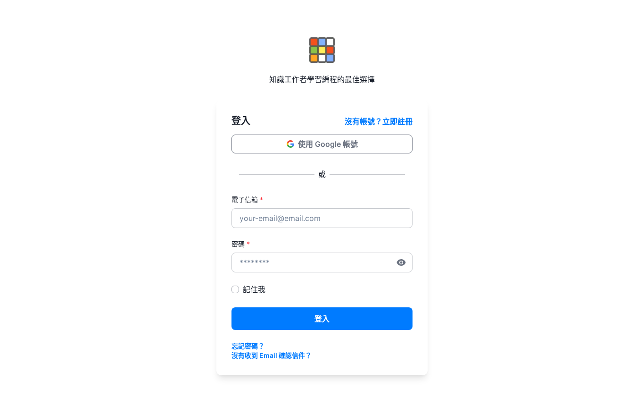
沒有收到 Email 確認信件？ (271, 355)
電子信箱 (247, 199)
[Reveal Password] (401, 262)
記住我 (254, 289)
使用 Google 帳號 (328, 144)
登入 (322, 318)
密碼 (240, 244)
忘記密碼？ (247, 346)
